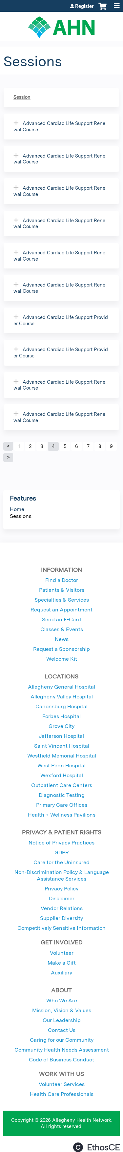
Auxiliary (61, 973)
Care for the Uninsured (61, 862)
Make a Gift (62, 963)
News (62, 639)
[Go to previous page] (8, 446)
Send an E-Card (61, 619)
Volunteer (61, 953)
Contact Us (61, 1030)
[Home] (61, 25)
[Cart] (102, 9)
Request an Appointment (61, 610)
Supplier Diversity (61, 918)
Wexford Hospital (61, 775)
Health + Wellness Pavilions (61, 815)
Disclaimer (61, 898)
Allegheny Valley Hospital (62, 696)
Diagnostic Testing (62, 795)
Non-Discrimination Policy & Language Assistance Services (61, 875)
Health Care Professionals (61, 1094)
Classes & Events (61, 629)
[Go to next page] (8, 457)
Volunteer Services (62, 1084)
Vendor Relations (62, 908)
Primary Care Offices (61, 805)
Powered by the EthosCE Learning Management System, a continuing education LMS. (96, 1147)
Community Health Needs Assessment (61, 1050)
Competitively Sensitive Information (61, 928)
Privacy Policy (61, 888)
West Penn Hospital (61, 765)
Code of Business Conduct (61, 1059)
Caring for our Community (61, 1040)
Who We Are (61, 1000)
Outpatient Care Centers (61, 785)
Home (17, 509)
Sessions (20, 516)
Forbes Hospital (61, 716)
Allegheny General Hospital (61, 687)
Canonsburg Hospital (61, 706)
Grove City (61, 726)
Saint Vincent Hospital (61, 746)
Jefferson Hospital (61, 736)
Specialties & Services (61, 600)
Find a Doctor (61, 580)
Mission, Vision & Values (61, 1010)
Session (22, 97)
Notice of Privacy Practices (61, 843)
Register (84, 6)
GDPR (61, 852)
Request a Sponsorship (61, 649)
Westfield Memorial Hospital (61, 756)
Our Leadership (62, 1020)
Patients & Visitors (61, 590)
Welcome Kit (61, 659)
